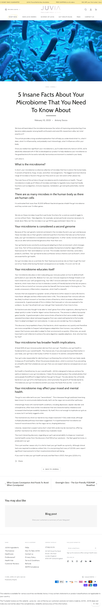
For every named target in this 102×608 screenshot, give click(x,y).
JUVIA (54, 371)
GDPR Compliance (32, 567)
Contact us (29, 554)
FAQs (27, 547)
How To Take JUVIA (32, 551)
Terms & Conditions (32, 560)
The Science (9, 551)
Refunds (28, 564)
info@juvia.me (50, 547)
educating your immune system (54, 275)
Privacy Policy (30, 557)
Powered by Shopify (11, 579)
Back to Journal (52, 469)
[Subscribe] (96, 548)
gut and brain (72, 397)
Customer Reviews (12, 564)
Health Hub (9, 560)
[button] (85, 9)
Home (47, 87)
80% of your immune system (31, 348)
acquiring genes (44, 318)
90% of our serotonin (57, 438)
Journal (53, 87)
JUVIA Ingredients (12, 547)
